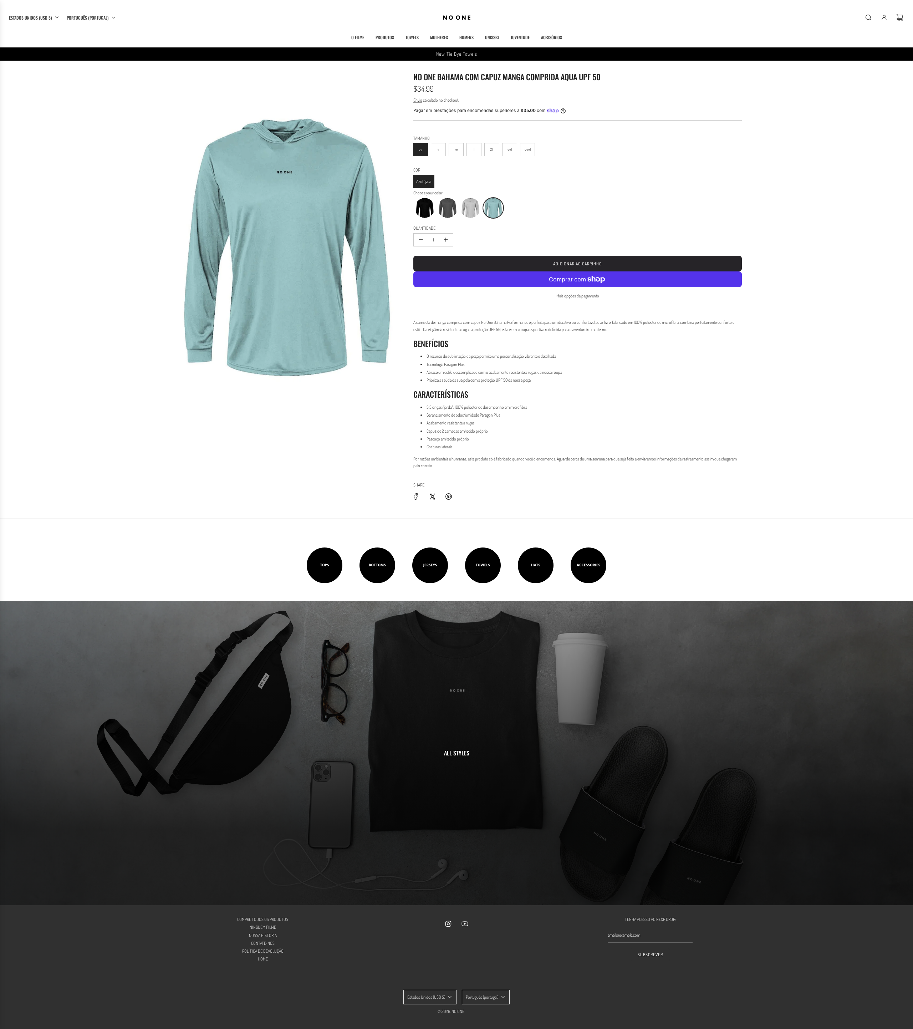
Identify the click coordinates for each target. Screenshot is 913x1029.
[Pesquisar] (868, 17)
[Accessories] (588, 565)
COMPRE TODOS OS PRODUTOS (262, 919)
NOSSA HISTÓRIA (263, 935)
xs (420, 149)
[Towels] (483, 565)
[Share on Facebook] (416, 496)
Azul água (423, 181)
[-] (421, 240)
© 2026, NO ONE (451, 1011)
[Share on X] (432, 496)
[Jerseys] (430, 565)
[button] (424, 208)
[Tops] (324, 565)
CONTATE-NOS (263, 943)
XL (492, 149)
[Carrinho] (900, 17)
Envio (417, 100)
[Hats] (536, 565)
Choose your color (428, 192)
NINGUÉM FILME (263, 927)
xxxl (528, 149)
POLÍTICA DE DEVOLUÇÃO (263, 951)
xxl (509, 149)
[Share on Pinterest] (448, 496)
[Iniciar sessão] (884, 17)
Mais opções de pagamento (577, 296)
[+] (446, 240)
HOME (263, 959)
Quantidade (424, 228)
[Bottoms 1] (377, 565)
